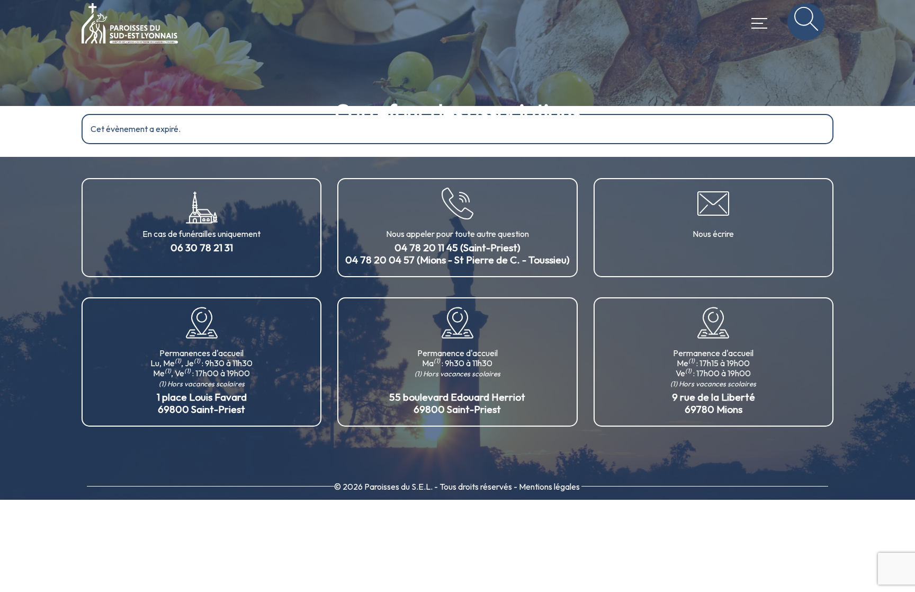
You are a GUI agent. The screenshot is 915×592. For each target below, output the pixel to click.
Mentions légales (549, 486)
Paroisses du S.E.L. (398, 486)
